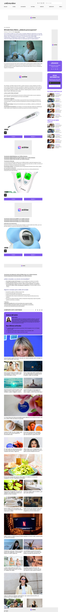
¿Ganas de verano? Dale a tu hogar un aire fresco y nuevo (17, 332)
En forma (33, 6)
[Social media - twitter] (38, 3)
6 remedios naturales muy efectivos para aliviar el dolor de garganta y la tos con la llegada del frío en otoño (23, 329)
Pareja (60, 6)
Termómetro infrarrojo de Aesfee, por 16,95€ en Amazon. (16, 221)
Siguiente (32, 136)
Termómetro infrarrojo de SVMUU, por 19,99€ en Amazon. (16, 218)
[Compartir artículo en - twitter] (37, 310)
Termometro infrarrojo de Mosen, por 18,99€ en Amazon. (16, 220)
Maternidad (8, 27)
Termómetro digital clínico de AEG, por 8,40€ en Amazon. (16, 159)
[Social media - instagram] (43, 3)
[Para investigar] (46, 3)
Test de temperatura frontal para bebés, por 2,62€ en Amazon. (18, 275)
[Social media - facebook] (39, 3)
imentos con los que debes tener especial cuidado (22, 303)
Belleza (5, 6)
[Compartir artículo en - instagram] (39, 310)
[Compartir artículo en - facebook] (35, 310)
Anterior (13, 136)
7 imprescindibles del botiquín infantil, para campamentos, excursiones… (19, 304)
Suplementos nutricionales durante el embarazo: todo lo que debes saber (20, 330)
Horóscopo (51, 6)
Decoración (23, 6)
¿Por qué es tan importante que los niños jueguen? (14, 306)
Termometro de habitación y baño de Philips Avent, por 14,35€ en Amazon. (20, 274)
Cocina (14, 6)
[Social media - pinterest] (41, 3)
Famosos (42, 6)
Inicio (5, 27)
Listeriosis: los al (8, 303)
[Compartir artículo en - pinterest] (41, 310)
